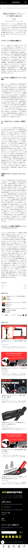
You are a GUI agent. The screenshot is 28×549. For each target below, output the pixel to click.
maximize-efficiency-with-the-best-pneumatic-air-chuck (16, 8)
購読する (21, 532)
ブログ (3, 8)
